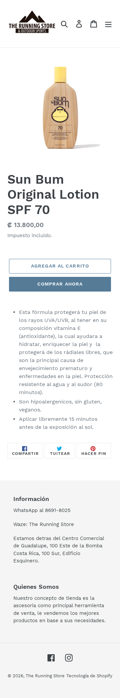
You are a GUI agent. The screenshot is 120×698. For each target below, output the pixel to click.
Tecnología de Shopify (89, 675)
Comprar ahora (60, 284)
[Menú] (108, 23)
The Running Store (45, 675)
